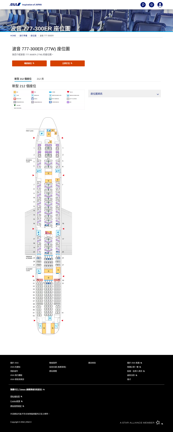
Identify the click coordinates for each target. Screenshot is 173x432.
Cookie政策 (15, 401)
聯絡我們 (53, 363)
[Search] (143, 4)
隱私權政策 (15, 397)
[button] (124, 93)
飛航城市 (14, 371)
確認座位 (28, 63)
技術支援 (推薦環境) (57, 367)
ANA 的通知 (15, 367)
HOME (13, 36)
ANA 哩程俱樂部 (17, 379)
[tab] (23, 79)
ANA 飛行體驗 (16, 375)
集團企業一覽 (133, 367)
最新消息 (131, 375)
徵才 (129, 379)
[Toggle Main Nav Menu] (151, 4)
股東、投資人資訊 (134, 371)
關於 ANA (14, 363)
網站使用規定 (16, 406)
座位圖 (34, 36)
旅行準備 (24, 36)
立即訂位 (66, 63)
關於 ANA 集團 (133, 363)
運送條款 (92, 363)
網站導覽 (53, 371)
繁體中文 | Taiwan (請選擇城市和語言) (26, 390)
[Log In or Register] (160, 4)
